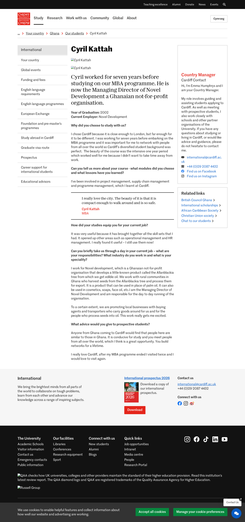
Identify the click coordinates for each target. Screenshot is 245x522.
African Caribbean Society (199, 210)
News (202, 4)
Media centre (133, 454)
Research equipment (68, 454)
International (31, 50)
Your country (35, 33)
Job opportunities (136, 444)
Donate (189, 4)
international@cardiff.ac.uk (197, 384)
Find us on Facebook (201, 171)
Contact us (25, 454)
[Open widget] (236, 513)
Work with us (76, 18)
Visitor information (31, 449)
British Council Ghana (196, 200)
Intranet (130, 449)
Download (134, 410)
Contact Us (232, 502)
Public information (30, 465)
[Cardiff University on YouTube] (224, 439)
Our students (74, 33)
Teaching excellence (155, 4)
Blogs (93, 454)
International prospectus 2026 (147, 378)
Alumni (176, 4)
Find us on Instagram (202, 176)
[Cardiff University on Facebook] (196, 439)
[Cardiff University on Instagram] (187, 439)
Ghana (54, 33)
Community (99, 18)
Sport (57, 460)
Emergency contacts (32, 460)
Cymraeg (218, 18)
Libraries (59, 444)
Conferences (62, 449)
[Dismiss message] (241, 499)
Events (214, 4)
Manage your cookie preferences (200, 512)
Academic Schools (31, 444)
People (129, 460)
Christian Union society (197, 215)
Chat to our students (196, 221)
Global (118, 18)
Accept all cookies (152, 512)
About (132, 18)
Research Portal (135, 465)
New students (99, 444)
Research (54, 18)
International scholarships (199, 205)
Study (38, 18)
